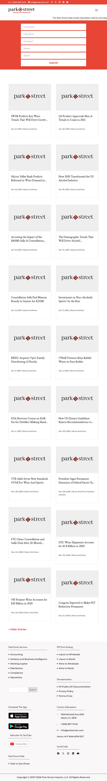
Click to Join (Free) (19, 763)
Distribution (16, 668)
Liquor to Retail (67, 659)
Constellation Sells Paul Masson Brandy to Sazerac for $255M (29, 299)
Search (32, 689)
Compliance (16, 673)
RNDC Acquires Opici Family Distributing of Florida (28, 360)
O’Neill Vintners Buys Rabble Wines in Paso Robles (75, 360)
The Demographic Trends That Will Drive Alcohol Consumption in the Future (76, 239)
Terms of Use (65, 696)
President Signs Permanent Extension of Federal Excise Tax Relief (76, 481)
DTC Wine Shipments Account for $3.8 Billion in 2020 (76, 544)
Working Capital (18, 663)
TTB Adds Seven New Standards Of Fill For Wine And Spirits (29, 481)
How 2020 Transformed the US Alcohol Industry (76, 178)
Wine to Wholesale (69, 663)
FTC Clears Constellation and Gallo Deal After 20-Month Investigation (27, 541)
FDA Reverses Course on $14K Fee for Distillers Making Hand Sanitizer (28, 420)
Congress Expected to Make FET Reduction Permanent (77, 605)
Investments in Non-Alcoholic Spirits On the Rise (76, 299)
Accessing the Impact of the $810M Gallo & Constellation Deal (27, 239)
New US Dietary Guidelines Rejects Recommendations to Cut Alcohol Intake (75, 420)
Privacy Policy (66, 691)
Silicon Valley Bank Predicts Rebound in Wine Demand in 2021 (28, 178)
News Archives (30, 129)
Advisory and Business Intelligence (28, 659)
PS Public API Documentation (75, 686)
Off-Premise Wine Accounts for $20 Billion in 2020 (29, 601)
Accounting (16, 654)
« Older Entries (17, 629)
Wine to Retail (66, 668)
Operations (16, 677)
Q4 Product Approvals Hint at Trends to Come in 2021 (76, 118)
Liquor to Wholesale (69, 654)
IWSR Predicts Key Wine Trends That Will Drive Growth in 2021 (29, 118)
